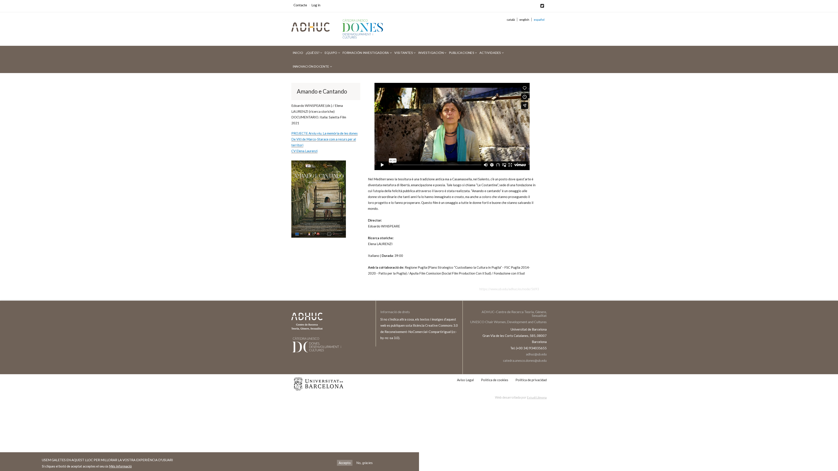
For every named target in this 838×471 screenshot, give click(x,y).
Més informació (120, 466)
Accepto (345, 463)
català (511, 19)
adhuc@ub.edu (536, 354)
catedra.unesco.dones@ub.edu (525, 360)
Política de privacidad (531, 380)
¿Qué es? (313, 53)
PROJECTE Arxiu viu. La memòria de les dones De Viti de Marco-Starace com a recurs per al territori (324, 139)
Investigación (431, 53)
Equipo (331, 53)
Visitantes (404, 53)
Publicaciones (462, 53)
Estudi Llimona (537, 397)
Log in (315, 5)
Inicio (298, 53)
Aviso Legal (465, 380)
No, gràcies (364, 463)
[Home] (364, 29)
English (524, 19)
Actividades (490, 53)
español (539, 19)
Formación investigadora (366, 53)
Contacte (300, 5)
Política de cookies (494, 380)
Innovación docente (311, 66)
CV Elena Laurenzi (304, 151)
